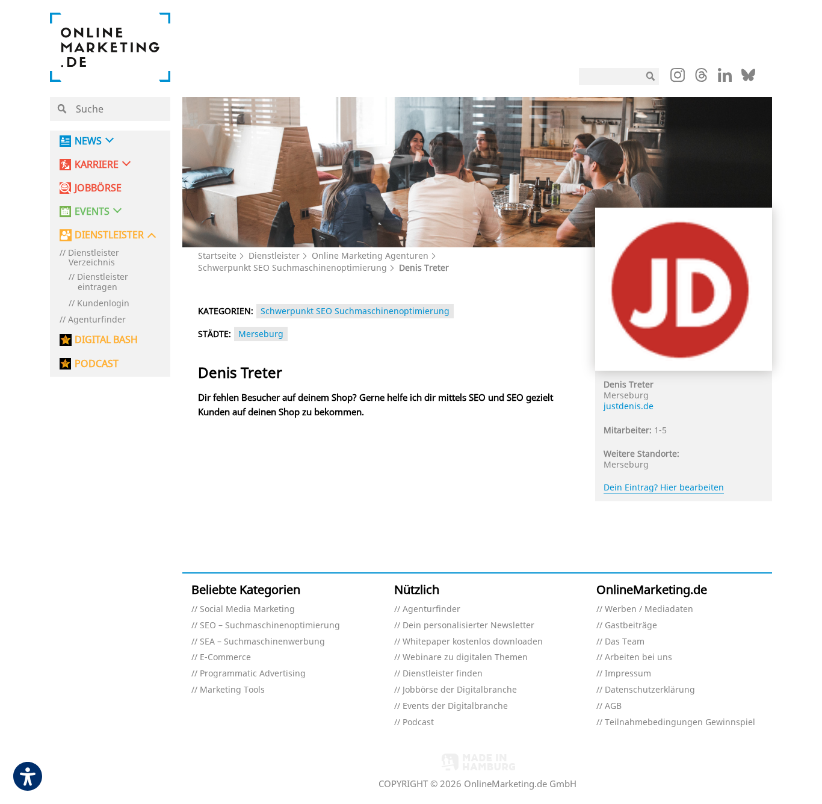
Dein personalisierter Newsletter (468, 625)
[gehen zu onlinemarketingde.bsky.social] (748, 78)
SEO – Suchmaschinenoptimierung (270, 625)
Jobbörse (98, 188)
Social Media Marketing (247, 609)
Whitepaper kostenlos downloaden (473, 642)
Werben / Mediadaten (649, 609)
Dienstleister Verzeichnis (93, 258)
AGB (613, 706)
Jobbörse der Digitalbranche (460, 690)
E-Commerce (225, 657)
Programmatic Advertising (253, 674)
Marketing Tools (232, 690)
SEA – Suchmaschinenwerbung (262, 642)
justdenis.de (629, 406)
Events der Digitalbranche (455, 706)
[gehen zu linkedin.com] (725, 78)
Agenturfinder (97, 320)
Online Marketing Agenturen (370, 255)
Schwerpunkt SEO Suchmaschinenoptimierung (292, 267)
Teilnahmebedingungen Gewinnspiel (680, 722)
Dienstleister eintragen (102, 282)
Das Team (624, 642)
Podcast (418, 722)
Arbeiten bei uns (638, 657)
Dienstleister (274, 255)
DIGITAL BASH (106, 339)
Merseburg (260, 333)
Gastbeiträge (631, 625)
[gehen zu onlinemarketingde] (677, 77)
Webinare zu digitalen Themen (465, 657)
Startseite (217, 255)
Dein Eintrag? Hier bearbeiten (664, 487)
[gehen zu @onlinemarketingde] (701, 78)
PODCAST (97, 364)
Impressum (628, 674)
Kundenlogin (103, 303)
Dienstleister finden (443, 674)
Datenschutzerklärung (650, 690)
